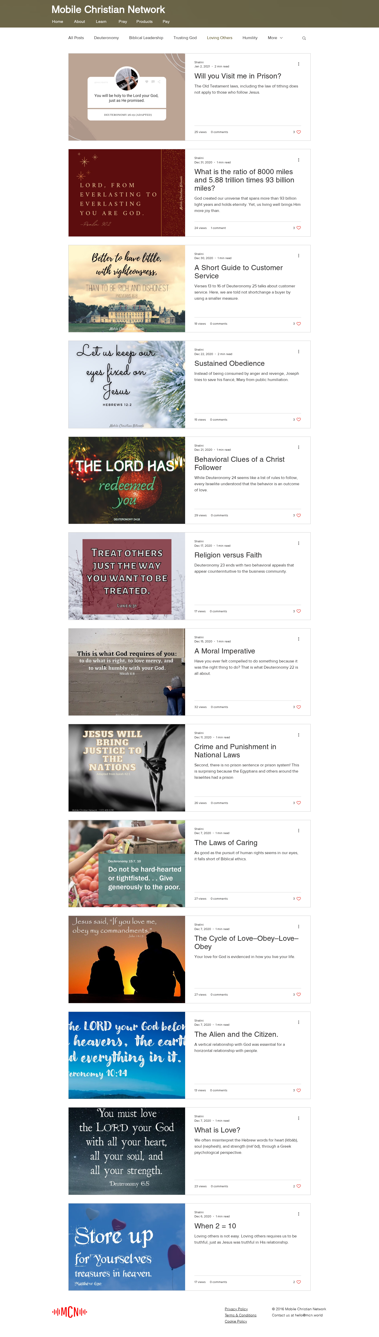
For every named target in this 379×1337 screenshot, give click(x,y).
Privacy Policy (236, 1309)
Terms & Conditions (241, 1315)
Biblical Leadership (146, 38)
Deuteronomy (106, 38)
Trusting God (185, 38)
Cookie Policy (236, 1321)
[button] (79, 21)
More (272, 38)
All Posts (76, 38)
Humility (250, 38)
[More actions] (300, 64)
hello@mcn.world (309, 1315)
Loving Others (219, 38)
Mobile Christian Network (108, 9)
